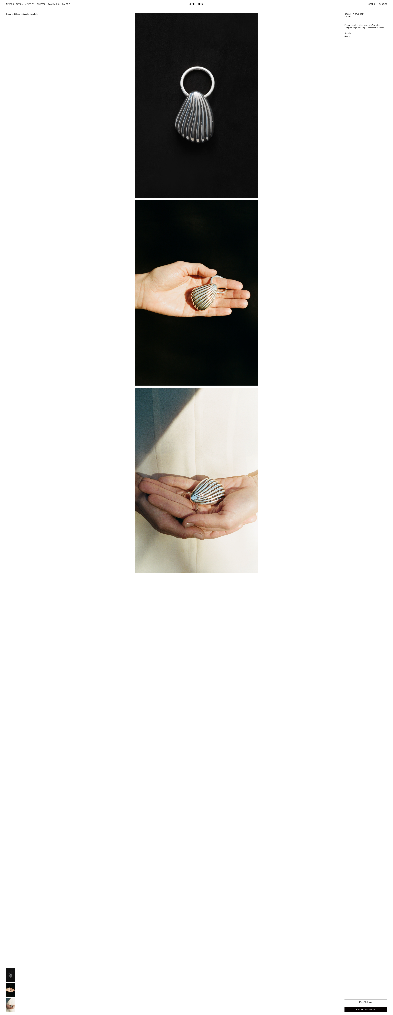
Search (372, 4)
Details (347, 33)
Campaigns (54, 4)
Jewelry (29, 4)
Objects (41, 4)
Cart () (383, 4)
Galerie (66, 4)
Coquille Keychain (30, 14)
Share (347, 36)
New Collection (14, 4)
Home (8, 14)
